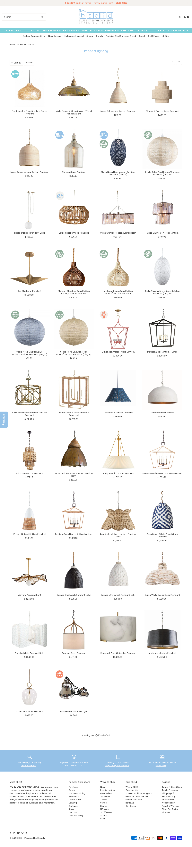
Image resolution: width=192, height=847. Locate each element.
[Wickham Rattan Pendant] (30, 451)
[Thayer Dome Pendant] (162, 390)
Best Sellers (106, 793)
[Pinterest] (14, 833)
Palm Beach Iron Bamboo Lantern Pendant (29, 414)
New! (102, 786)
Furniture (12, 30)
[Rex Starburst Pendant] (30, 268)
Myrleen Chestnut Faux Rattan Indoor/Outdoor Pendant (74, 292)
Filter (30, 62)
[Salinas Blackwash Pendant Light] (74, 572)
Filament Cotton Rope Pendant (162, 111)
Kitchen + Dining (47, 30)
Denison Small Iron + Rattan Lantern (73, 534)
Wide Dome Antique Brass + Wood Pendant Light (74, 112)
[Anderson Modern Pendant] (162, 630)
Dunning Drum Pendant (74, 653)
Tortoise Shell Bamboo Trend (121, 35)
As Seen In (105, 796)
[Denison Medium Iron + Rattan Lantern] (162, 451)
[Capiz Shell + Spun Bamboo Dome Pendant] (30, 88)
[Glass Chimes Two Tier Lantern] (162, 210)
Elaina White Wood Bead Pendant (162, 594)
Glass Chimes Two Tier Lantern (162, 232)
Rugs (141, 30)
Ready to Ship (107, 790)
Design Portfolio (134, 799)
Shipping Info (168, 793)
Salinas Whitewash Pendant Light (118, 594)
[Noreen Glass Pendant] (74, 149)
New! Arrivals (54, 35)
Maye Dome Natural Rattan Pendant (30, 171)
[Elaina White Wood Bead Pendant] (162, 572)
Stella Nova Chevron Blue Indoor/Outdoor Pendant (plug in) (29, 353)
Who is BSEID (132, 786)
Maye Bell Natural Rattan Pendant (118, 111)
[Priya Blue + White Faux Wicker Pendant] (162, 511)
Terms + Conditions (172, 786)
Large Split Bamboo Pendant (74, 232)
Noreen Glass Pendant (74, 171)
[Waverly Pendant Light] (30, 572)
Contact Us (132, 790)
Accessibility (168, 802)
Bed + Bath (70, 30)
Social (142, 35)
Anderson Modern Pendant (162, 653)
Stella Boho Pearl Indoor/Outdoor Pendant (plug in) (162, 173)
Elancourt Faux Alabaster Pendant (118, 653)
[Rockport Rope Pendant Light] (30, 210)
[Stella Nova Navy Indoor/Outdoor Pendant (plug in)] (118, 149)
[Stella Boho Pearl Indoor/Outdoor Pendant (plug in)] (162, 149)
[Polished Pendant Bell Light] (74, 689)
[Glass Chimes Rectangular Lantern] (118, 210)
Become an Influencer (137, 796)
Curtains (127, 30)
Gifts (102, 818)
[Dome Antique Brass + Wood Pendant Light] (74, 451)
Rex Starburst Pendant (29, 290)
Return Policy (168, 796)
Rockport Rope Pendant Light (29, 232)
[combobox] (24, 17)
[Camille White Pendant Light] (30, 630)
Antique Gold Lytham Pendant (118, 473)
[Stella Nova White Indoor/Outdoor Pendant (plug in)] (162, 268)
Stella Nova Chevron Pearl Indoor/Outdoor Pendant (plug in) (74, 353)
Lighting (110, 30)
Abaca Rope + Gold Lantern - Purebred (74, 414)
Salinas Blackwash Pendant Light (74, 594)
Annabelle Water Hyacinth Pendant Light (118, 535)
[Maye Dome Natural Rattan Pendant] (30, 149)
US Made (104, 809)
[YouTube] (18, 833)
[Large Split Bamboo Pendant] (74, 210)
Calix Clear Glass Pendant (29, 711)
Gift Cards (131, 805)
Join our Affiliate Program (139, 793)
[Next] (187, 3)
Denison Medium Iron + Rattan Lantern (162, 473)
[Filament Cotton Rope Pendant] (162, 88)
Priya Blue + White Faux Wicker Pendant (162, 535)
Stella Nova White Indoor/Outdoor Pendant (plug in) (162, 292)
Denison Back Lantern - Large (162, 351)
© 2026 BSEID (16, 837)
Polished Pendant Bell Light (74, 711)
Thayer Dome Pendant (162, 412)
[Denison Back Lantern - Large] (162, 329)
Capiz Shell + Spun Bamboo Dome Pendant (29, 112)
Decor (28, 30)
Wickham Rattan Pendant (29, 473)
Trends (104, 799)
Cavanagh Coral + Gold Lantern (118, 351)
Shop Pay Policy (170, 809)
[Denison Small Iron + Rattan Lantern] (74, 511)
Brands (99, 35)
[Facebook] (10, 833)
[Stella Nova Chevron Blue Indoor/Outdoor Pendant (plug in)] (30, 329)
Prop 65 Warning (170, 805)
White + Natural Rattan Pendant (29, 534)
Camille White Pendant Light (29, 653)
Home (12, 44)
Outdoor (156, 30)
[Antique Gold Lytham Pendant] (118, 451)
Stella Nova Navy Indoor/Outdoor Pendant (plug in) (118, 173)
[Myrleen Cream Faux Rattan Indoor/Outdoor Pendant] (118, 268)
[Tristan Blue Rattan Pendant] (118, 390)
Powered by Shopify (34, 837)
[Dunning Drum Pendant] (74, 630)
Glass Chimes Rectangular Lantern (118, 232)
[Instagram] (22, 833)
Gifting (165, 35)
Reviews (130, 802)
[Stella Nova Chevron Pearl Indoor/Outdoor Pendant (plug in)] (74, 329)
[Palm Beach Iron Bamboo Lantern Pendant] (30, 390)
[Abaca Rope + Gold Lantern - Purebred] (74, 390)
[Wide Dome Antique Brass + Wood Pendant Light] (74, 88)
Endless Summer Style (34, 35)
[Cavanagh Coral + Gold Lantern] (118, 329)
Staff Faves (154, 35)
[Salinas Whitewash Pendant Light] (118, 572)
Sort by (17, 62)
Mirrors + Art (91, 30)
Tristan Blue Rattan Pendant (118, 412)
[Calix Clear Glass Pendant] (30, 689)
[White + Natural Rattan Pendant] (30, 511)
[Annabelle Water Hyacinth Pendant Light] (118, 511)
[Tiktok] (26, 833)
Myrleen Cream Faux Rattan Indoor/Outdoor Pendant (118, 292)
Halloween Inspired (74, 35)
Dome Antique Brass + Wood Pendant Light (74, 474)
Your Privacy (168, 799)
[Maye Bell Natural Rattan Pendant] (118, 88)
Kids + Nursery (176, 30)
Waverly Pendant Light (29, 594)
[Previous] (5, 3)
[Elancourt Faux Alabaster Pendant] (118, 630)
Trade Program (170, 790)
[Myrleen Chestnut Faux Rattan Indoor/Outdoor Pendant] (74, 268)
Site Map (166, 812)
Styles (89, 35)
